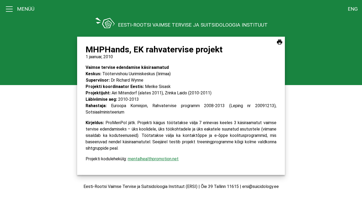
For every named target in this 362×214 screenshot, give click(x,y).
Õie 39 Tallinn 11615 (220, 186)
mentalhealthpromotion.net (153, 158)
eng (353, 9)
